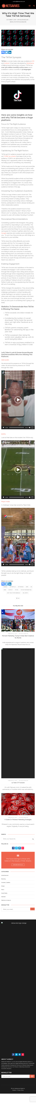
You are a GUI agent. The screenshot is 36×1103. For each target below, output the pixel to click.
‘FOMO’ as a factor (10, 156)
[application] (18, 399)
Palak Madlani (23, 19)
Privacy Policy (20, 1090)
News (11, 22)
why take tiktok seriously (13, 592)
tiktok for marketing (26, 589)
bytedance (21, 586)
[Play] (3, 427)
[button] (18, 399)
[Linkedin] (9, 52)
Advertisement (4, 875)
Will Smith (5, 360)
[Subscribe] (32, 909)
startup (10, 589)
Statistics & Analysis (20, 22)
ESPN (3, 434)
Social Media (4, 893)
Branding (3, 879)
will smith (25, 592)
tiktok (16, 589)
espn (27, 586)
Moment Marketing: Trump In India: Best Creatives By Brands (18, 637)
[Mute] (29, 427)
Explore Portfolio (18, 864)
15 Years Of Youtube (18, 782)
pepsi (5, 589)
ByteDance (30, 63)
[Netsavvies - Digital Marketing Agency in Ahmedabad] (10, 6)
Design (3, 886)
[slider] (16, 427)
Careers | (14, 1090)
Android (6, 63)
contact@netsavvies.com (19, 1)
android (5, 586)
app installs (13, 586)
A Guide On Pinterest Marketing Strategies (18, 819)
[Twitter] (6, 52)
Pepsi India (5, 501)
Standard (3, 896)
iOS (33, 61)
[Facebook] (3, 52)
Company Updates (5, 882)
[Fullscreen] (32, 427)
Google (3, 233)
